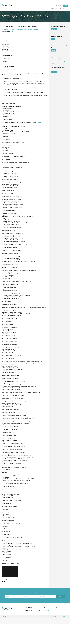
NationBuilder (65, 616)
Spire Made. (55, 616)
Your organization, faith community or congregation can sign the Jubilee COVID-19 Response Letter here (21, 29)
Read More (54, 71)
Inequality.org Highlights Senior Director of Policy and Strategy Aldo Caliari (59, 61)
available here (39, 122)
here (12, 31)
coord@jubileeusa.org (46, 610)
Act (64, 8)
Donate (65, 5)
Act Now (53, 29)
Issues (56, 8)
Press (67, 8)
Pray (60, 8)
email (7, 616)
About (52, 8)
